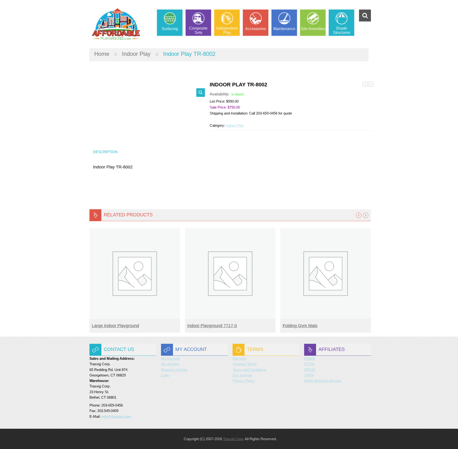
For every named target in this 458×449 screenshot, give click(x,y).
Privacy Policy (244, 381)
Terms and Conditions (249, 370)
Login (165, 375)
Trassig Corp (233, 439)
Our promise (242, 375)
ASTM (309, 364)
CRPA (309, 375)
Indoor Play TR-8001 (365, 84)
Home (101, 54)
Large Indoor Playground (115, 325)
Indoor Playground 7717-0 (212, 325)
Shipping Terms (245, 364)
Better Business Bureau (322, 381)
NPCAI (309, 370)
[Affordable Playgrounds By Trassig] (116, 24)
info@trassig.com (116, 416)
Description (105, 152)
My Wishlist (170, 364)
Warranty (240, 358)
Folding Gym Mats (300, 325)
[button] (200, 92)
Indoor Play (136, 54)
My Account (170, 358)
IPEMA (309, 358)
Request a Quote (174, 370)
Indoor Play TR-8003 (371, 84)
